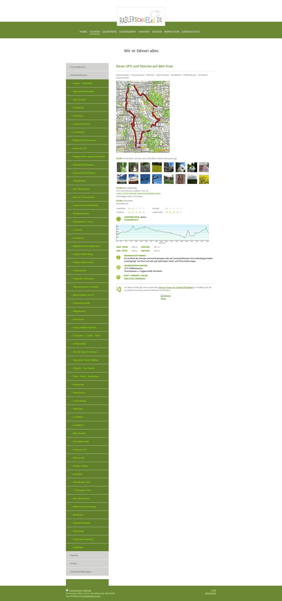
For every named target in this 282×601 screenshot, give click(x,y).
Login (213, 590)
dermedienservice (92, 596)
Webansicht (210, 593)
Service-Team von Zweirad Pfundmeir (175, 287)
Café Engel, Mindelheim (135, 278)
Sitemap (87, 590)
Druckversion (75, 590)
